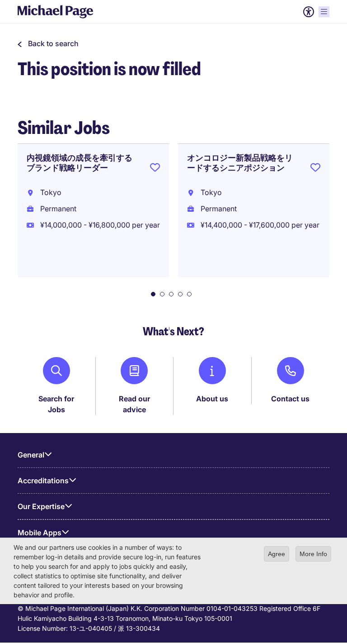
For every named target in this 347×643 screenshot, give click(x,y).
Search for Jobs (56, 404)
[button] (48, 43)
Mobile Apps (39, 532)
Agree (276, 553)
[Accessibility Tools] (309, 11)
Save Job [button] (155, 169)
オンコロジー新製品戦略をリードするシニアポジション (240, 162)
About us (212, 398)
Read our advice (134, 404)
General (31, 454)
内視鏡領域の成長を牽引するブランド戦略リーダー (79, 162)
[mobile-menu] (324, 11)
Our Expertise (41, 506)
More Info (313, 553)
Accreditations (43, 480)
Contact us (290, 398)
